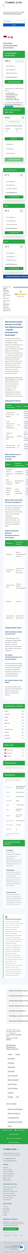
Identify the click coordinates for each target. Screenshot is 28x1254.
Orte (17, 1097)
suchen (14, 25)
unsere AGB (6, 1210)
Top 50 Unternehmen (8, 1197)
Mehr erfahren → (16, 975)
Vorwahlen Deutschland (9, 1193)
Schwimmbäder (9, 767)
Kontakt (5, 1215)
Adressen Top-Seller (8, 1171)
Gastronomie (11, 1067)
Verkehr (17, 1054)
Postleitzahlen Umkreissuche (10, 1191)
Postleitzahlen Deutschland (9, 1187)
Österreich (9, 753)
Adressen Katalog (7, 1169)
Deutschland (10, 750)
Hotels (9, 1126)
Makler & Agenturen (13, 1080)
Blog (21, 1235)
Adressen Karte (7, 1235)
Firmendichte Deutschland (9, 1195)
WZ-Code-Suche (7, 1199)
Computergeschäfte (13, 1118)
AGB (18, 1252)
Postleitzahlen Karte (8, 1189)
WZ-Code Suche (7, 1180)
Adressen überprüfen (8, 1175)
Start (4, 12)
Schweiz (9, 756)
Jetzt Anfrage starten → (11, 1228)
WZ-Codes (15, 1235)
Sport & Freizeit (16, 12)
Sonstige (10, 1097)
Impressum (6, 1206)
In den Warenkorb (14, 82)
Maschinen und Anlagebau (15, 1109)
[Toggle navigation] (3, 5)
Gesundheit (11, 1071)
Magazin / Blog (6, 1178)
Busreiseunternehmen (14, 1113)
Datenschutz (6, 1208)
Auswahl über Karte (14, 121)
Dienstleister (11, 1058)
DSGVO (5, 1213)
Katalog (9, 12)
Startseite (5, 1167)
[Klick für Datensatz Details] (22, 117)
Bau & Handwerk (12, 1075)
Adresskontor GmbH (17, 1246)
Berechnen (14, 138)
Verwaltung (11, 1063)
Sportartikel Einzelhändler (15, 1122)
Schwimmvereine (18, 767)
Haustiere (10, 1092)
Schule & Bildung (13, 1088)
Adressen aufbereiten (8, 1173)
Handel (10, 1054)
